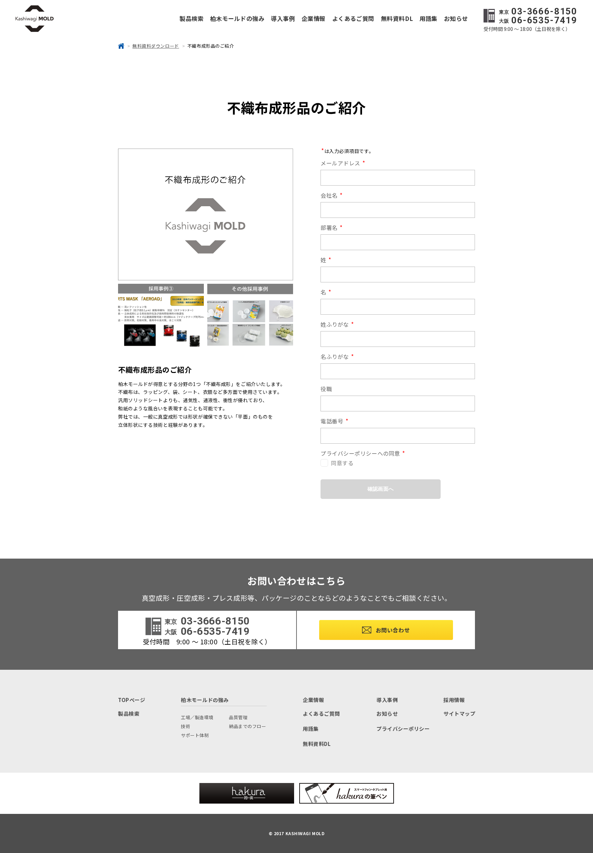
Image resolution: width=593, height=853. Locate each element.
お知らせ (456, 18)
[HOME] (121, 46)
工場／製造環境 (197, 717)
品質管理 (238, 717)
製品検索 (191, 18)
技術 (185, 726)
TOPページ (131, 699)
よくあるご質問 (353, 18)
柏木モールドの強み (237, 18)
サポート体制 (195, 735)
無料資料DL (397, 18)
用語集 (428, 18)
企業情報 (314, 18)
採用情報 (454, 699)
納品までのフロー (247, 726)
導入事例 (283, 18)
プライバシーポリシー (403, 728)
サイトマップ (459, 713)
